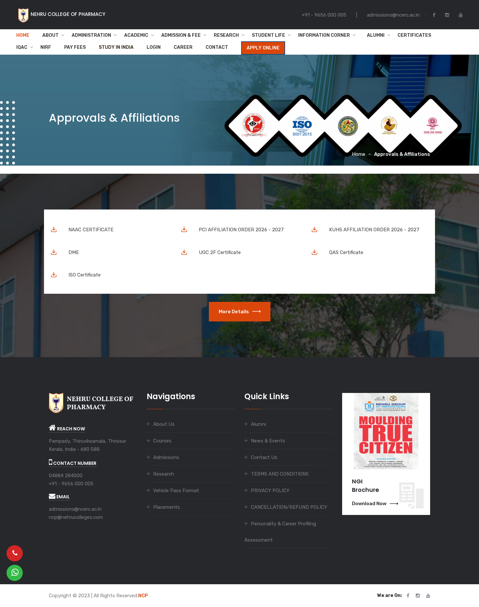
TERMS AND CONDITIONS (280, 474)
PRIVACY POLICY (270, 490)
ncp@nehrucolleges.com (76, 517)
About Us (164, 424)
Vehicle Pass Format (176, 490)
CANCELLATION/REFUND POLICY (289, 507)
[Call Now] (15, 553)
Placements (166, 507)
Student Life (268, 35)
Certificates (414, 35)
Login (154, 47)
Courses (162, 441)
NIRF (45, 47)
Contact (217, 47)
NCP (143, 596)
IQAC (21, 47)
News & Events (268, 441)
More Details (234, 312)
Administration (91, 35)
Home (22, 35)
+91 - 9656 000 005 (71, 484)
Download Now (369, 503)
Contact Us (264, 457)
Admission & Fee (181, 35)
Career (183, 47)
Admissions (166, 457)
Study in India (116, 47)
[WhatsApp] (15, 573)
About (50, 35)
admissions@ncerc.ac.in (75, 509)
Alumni (374, 35)
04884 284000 (65, 476)
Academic (136, 35)
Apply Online (263, 48)
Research (226, 35)
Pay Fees (75, 47)
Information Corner (324, 35)
